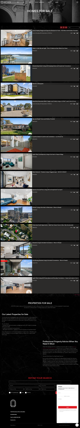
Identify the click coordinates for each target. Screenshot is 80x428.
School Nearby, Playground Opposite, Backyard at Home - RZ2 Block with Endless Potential (55, 30)
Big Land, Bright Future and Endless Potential (44, 119)
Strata (49, 2)
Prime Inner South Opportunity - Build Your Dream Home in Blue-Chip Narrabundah (53, 225)
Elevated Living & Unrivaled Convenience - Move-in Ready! (47, 242)
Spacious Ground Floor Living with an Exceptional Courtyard (47, 189)
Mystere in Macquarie (38, 83)
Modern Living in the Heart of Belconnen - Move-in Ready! (47, 207)
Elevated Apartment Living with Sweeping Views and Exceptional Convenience (52, 66)
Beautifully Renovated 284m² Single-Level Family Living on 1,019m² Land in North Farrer (54, 101)
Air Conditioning (14, 392)
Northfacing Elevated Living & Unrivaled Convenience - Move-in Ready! (50, 260)
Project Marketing (39, 2)
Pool (23, 392)
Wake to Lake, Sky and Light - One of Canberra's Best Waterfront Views (50, 48)
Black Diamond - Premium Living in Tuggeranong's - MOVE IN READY (50, 172)
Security (29, 392)
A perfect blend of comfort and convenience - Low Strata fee (48, 136)
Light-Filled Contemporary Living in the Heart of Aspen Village (48, 154)
